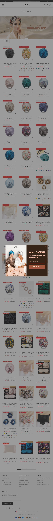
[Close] (46, 246)
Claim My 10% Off (37, 266)
